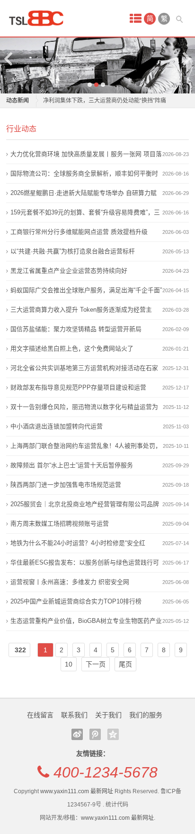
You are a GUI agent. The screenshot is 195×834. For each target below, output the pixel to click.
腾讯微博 (95, 734)
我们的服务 (145, 715)
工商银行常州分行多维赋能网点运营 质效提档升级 (79, 231)
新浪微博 (77, 734)
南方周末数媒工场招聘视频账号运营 (59, 523)
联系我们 (74, 715)
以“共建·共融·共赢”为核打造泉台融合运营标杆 (72, 251)
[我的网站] (39, 18)
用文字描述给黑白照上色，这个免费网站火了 (71, 348)
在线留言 (40, 715)
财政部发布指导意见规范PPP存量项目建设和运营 (78, 387)
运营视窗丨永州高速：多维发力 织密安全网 (69, 581)
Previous (9, 58)
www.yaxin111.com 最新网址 (76, 791)
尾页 (125, 664)
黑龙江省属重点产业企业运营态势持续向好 (68, 270)
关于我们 (108, 715)
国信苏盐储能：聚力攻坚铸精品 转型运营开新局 (76, 329)
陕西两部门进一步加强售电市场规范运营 (65, 484)
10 (68, 664)
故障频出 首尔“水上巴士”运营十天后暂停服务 (71, 465)
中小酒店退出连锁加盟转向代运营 (56, 426)
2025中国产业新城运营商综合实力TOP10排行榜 (76, 601)
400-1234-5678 (105, 772)
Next (186, 58)
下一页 (96, 664)
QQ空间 (113, 734)
